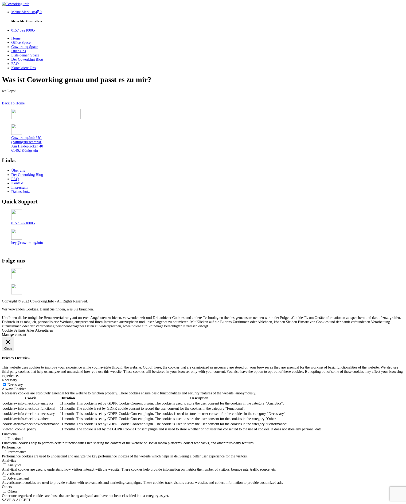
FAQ (15, 64)
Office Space (21, 42)
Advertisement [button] (12, 474)
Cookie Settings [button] (13, 330)
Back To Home (13, 103)
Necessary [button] (9, 380)
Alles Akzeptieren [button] (40, 330)
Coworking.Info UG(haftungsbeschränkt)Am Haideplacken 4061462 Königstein (27, 144)
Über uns (18, 170)
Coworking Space (24, 47)
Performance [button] (11, 447)
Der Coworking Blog (27, 59)
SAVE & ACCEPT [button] (16, 500)
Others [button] (7, 487)
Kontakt (17, 183)
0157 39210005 (23, 223)
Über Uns (18, 51)
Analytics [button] (9, 460)
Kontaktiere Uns (23, 68)
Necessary (15, 385)
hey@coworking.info (27, 243)
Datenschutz (20, 192)
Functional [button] (10, 434)
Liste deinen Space (25, 55)
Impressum (19, 187)
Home (15, 38)
